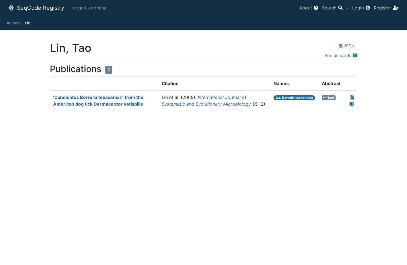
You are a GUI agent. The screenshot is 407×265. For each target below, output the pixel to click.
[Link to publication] (352, 97)
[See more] (351, 104)
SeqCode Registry (39, 7)
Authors (13, 23)
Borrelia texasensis (294, 98)
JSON (349, 45)
